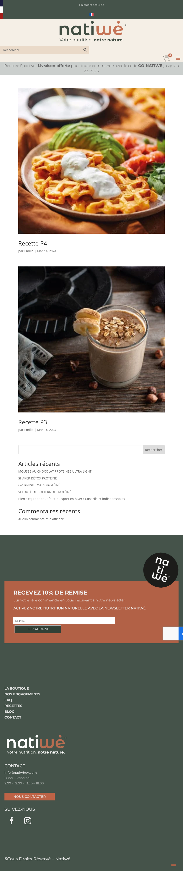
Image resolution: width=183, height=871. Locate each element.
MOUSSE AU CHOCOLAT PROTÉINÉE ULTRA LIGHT (55, 471)
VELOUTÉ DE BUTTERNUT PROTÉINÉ (44, 492)
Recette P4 (32, 243)
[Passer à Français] (91, 14)
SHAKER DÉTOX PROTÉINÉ (37, 478)
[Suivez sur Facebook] (11, 821)
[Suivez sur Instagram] (28, 821)
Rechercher (153, 450)
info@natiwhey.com (20, 773)
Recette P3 (32, 422)
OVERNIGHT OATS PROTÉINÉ (39, 485)
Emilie (28, 251)
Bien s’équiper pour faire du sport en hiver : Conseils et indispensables (71, 499)
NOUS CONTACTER (29, 796)
